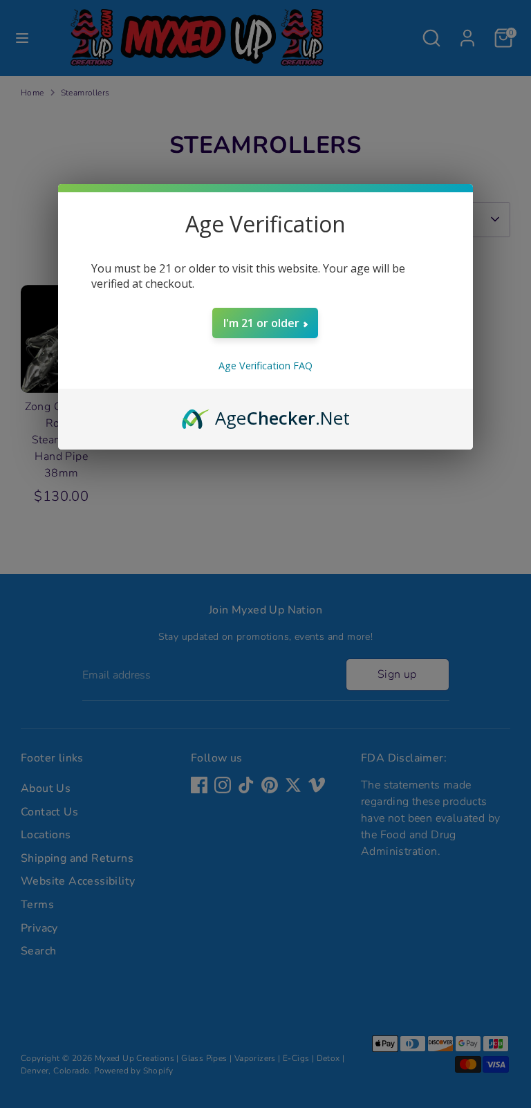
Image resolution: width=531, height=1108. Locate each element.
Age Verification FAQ (265, 365)
